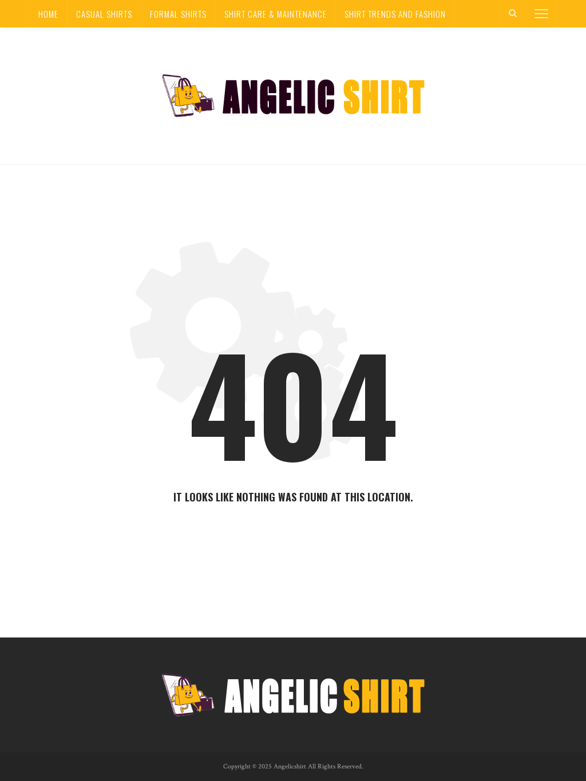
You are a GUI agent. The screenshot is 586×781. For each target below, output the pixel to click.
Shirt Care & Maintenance (275, 13)
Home (48, 13)
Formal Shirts (178, 13)
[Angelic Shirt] (293, 95)
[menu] (541, 14)
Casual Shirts (104, 13)
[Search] (512, 13)
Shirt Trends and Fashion (395, 13)
